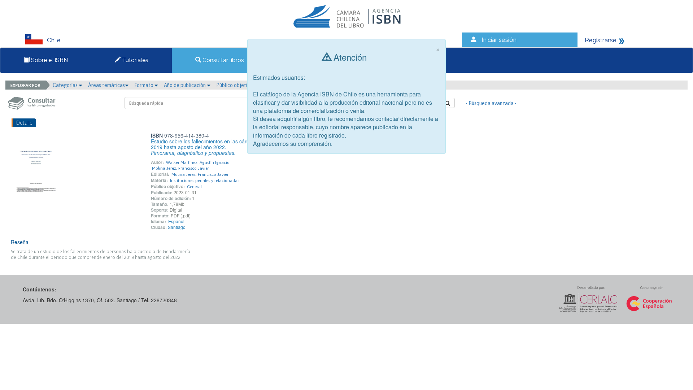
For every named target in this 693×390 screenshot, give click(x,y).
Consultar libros (222, 60)
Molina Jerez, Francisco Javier (180, 168)
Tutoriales (134, 60)
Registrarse (600, 40)
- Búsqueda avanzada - (491, 103)
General (194, 186)
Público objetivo (234, 85)
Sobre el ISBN (49, 60)
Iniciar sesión (499, 39)
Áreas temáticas (106, 85)
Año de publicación (185, 85)
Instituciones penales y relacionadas (204, 180)
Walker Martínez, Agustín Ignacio (198, 162)
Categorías (66, 85)
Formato (144, 85)
